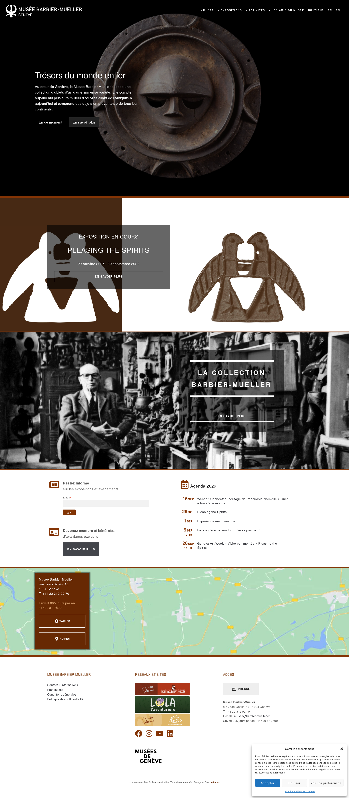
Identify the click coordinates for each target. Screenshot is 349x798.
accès (65, 638)
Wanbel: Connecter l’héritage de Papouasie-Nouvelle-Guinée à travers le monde (243, 500)
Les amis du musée (287, 10)
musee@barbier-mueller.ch (252, 716)
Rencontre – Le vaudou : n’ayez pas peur (228, 530)
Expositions (230, 10)
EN (338, 10)
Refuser (294, 783)
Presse (243, 689)
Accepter (267, 783)
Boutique (316, 10)
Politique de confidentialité (65, 699)
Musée (208, 10)
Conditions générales (61, 694)
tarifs (64, 621)
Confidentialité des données (300, 791)
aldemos (215, 782)
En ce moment (50, 122)
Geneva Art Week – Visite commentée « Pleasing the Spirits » (237, 545)
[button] (342, 749)
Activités (256, 10)
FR (330, 10)
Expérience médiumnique (216, 521)
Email (67, 497)
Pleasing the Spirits (212, 511)
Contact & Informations (62, 685)
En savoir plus (84, 122)
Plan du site (55, 690)
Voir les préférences (326, 783)
